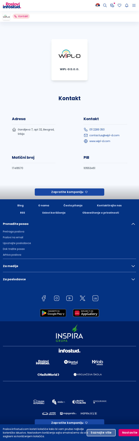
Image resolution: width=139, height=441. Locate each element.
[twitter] (82, 299)
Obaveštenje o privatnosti (100, 213)
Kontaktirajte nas (109, 205)
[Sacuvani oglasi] (119, 5)
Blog (20, 205)
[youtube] (69, 299)
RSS (22, 213)
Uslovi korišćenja (53, 213)
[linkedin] (95, 299)
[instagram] (56, 299)
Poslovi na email (13, 237)
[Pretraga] (105, 5)
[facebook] (43, 299)
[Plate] (112, 5)
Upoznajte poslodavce (17, 243)
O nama (43, 205)
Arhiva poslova (12, 255)
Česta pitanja (73, 205)
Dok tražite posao (14, 249)
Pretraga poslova (13, 231)
